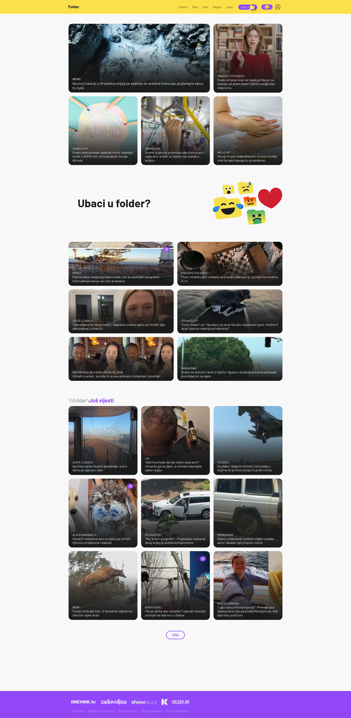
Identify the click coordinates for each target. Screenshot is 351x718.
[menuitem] (278, 7)
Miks (195, 7)
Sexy (230, 7)
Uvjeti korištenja (127, 711)
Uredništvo (77, 711)
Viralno (183, 7)
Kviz (205, 7)
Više (175, 635)
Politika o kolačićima (177, 711)
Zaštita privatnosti (151, 711)
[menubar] (278, 7)
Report (217, 7)
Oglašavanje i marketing (101, 711)
